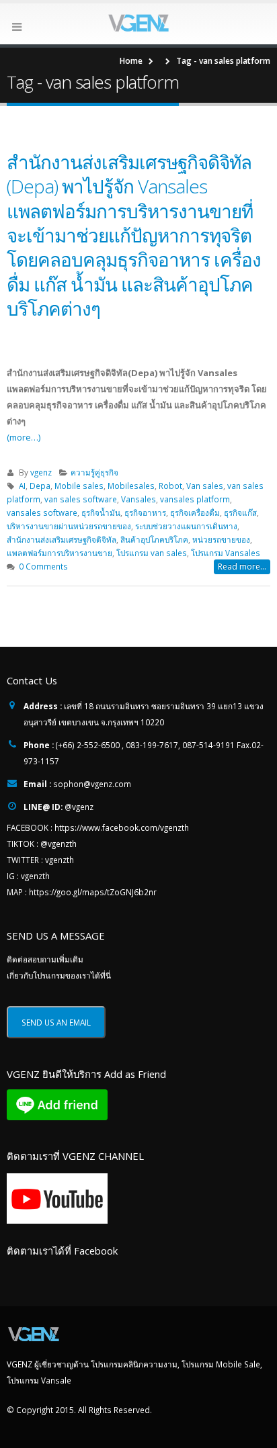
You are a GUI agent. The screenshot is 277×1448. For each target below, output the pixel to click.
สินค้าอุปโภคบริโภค (154, 539)
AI (22, 485)
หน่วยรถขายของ (221, 539)
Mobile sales (79, 485)
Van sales (204, 485)
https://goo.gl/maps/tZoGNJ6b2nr (93, 892)
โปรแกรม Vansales (225, 552)
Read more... (242, 566)
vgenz (41, 472)
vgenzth (59, 859)
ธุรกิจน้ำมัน (100, 512)
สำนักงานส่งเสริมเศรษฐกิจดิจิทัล (61, 539)
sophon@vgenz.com (92, 783)
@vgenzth (58, 843)
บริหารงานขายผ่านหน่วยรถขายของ (69, 526)
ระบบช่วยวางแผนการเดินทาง (186, 526)
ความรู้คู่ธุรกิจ (94, 472)
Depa (40, 485)
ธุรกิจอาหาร (145, 512)
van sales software (80, 499)
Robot (170, 485)
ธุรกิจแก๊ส (240, 512)
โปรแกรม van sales (151, 552)
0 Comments (43, 566)
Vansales (138, 499)
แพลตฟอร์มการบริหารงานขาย (59, 552)
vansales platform (195, 499)
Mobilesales (131, 485)
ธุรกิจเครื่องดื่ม (195, 512)
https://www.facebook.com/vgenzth (121, 827)
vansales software (42, 512)
